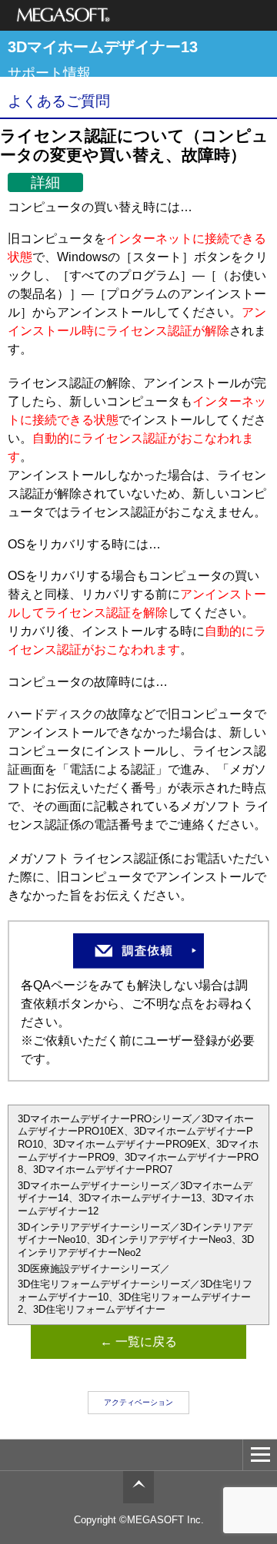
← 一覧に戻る (138, 1341)
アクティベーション (138, 1402)
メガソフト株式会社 (63, 15)
